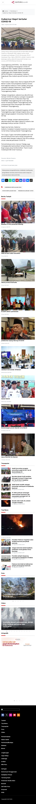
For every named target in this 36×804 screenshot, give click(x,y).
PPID (2, 792)
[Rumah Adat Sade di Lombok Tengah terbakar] (6, 503)
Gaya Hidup (4, 755)
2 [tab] (15, 601)
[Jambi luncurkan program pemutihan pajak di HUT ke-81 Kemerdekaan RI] (6, 471)
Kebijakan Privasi (6, 775)
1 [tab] (13, 601)
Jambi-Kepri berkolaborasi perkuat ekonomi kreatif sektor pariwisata (16, 310)
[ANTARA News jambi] (19, 2)
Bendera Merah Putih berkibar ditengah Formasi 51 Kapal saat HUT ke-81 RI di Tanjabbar (22, 478)
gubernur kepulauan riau (13, 187)
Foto (3, 573)
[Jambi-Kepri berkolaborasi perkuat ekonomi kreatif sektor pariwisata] (18, 299)
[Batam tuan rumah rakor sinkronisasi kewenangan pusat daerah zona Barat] (18, 415)
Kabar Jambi (5, 739)
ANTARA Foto (5, 786)
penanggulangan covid (25, 190)
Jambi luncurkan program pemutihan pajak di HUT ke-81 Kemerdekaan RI (21, 470)
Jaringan (4, 769)
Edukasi (3, 745)
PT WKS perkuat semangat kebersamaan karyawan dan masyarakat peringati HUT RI (21, 494)
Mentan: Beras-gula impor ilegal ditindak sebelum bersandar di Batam (15, 368)
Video (3, 603)
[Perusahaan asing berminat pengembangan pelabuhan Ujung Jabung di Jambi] (18, 328)
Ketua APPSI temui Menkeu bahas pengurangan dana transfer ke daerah (17, 456)
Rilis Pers (4, 764)
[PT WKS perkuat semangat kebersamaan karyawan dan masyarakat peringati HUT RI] (6, 495)
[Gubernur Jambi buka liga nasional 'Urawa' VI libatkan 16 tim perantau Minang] (18, 212)
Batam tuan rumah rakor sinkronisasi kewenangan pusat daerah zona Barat (14, 427)
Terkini (3, 720)
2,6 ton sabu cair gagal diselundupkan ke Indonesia (15, 695)
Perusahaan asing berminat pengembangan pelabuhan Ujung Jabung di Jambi (16, 339)
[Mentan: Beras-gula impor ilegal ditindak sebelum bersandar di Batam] (18, 357)
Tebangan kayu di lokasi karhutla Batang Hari (17, 595)
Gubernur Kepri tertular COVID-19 (13, 13)
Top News (4, 510)
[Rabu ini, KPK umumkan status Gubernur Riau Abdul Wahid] (18, 386)
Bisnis (3, 748)
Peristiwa (13, 11)
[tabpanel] (18, 588)
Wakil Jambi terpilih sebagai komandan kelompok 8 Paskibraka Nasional (23, 486)
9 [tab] (27, 631)
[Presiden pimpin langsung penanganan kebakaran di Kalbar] (6, 558)
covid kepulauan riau (9, 190)
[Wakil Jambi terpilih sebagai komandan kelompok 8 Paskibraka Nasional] (6, 487)
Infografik (4, 633)
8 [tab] (24, 631)
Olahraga (4, 758)
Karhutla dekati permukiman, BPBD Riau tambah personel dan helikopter (18, 624)
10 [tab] (29, 631)
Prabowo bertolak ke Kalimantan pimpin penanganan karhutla (22, 565)
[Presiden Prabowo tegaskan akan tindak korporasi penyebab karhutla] (6, 542)
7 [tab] (22, 631)
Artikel (3, 761)
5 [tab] (23, 601)
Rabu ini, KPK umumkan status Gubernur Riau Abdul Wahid (16, 398)
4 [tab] (20, 601)
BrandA (3, 783)
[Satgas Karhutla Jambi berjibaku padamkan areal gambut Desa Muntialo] (6, 550)
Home (6, 11)
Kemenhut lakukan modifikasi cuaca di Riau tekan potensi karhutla (16, 281)
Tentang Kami (5, 777)
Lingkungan (5, 752)
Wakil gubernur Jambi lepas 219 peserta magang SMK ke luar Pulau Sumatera (17, 252)
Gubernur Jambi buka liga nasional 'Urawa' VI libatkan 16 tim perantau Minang (16, 223)
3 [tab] (18, 601)
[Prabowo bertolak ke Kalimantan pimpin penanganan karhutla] (6, 566)
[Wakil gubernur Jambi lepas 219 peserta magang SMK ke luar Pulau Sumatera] (18, 241)
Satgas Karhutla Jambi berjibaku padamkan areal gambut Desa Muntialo (22, 549)
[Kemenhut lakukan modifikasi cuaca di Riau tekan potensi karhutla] (18, 270)
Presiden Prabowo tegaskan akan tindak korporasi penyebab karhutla (22, 541)
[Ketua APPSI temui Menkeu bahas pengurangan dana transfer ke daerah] (18, 444)
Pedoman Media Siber (8, 780)
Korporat (4, 789)
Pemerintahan (5, 736)
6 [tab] (19, 631)
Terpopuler (5, 463)
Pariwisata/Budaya (7, 742)
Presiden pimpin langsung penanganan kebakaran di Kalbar (22, 556)
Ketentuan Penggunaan (9, 772)
